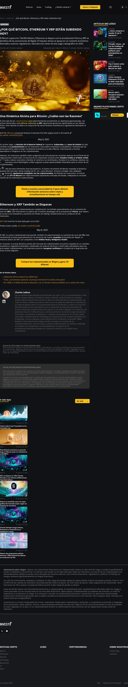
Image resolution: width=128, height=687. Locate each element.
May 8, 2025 (43, 139)
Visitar (117, 115)
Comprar (111, 75)
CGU (98, 683)
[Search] (111, 7)
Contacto (113, 654)
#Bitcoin (10, 133)
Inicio (2, 18)
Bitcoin (24, 123)
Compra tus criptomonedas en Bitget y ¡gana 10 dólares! (44, 263)
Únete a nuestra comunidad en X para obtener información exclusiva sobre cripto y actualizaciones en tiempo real (45, 192)
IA (1, 666)
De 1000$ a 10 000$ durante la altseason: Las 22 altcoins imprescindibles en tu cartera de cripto (44, 282)
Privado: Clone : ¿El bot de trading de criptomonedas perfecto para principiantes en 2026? (116, 49)
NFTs (2, 669)
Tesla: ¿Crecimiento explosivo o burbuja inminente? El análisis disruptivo (34, 280)
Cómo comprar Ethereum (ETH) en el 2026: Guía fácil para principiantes (116, 80)
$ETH (2, 221)
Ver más (82, 401)
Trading (48, 7)
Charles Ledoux (16, 48)
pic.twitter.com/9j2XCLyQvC (11, 135)
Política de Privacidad (112, 683)
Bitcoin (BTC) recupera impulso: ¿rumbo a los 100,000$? (116, 95)
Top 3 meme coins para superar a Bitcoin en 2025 (116, 66)
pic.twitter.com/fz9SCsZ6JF (29, 226)
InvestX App (115, 651)
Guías (38, 7)
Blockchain (4, 663)
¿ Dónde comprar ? (63, 7)
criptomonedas (21, 121)
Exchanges (4, 660)
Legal (126, 683)
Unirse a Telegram (90, 7)
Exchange (111, 42)
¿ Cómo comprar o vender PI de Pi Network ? (116, 33)
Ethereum (32, 123)
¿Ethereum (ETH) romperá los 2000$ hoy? (21, 277)
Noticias (29, 7)
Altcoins (111, 29)
